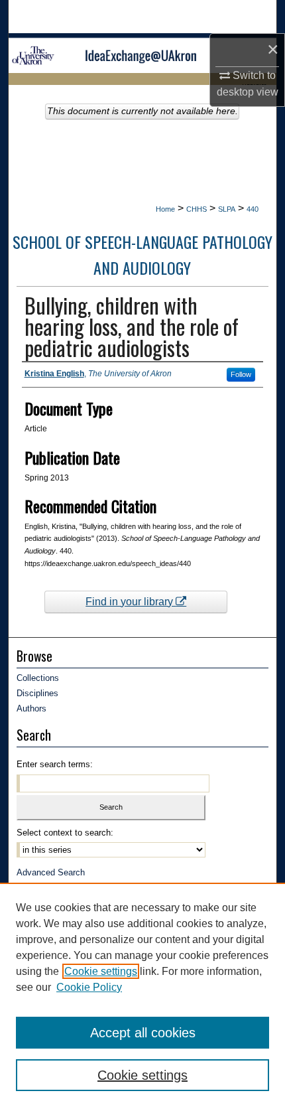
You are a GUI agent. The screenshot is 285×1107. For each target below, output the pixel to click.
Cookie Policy (89, 987)
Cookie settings (100, 971)
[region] (142, 995)
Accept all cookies (143, 1032)
